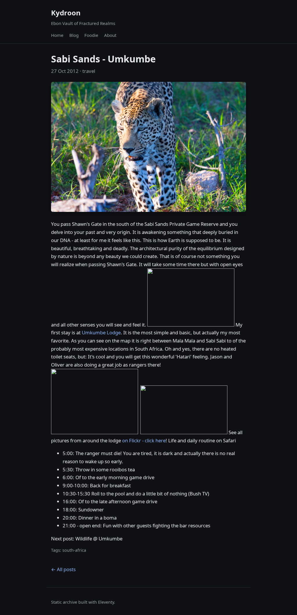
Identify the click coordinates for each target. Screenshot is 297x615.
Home (57, 35)
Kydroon (66, 12)
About (110, 35)
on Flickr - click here (144, 440)
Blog (74, 35)
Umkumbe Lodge (101, 332)
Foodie (91, 35)
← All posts (63, 569)
